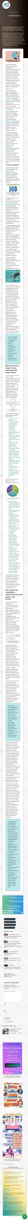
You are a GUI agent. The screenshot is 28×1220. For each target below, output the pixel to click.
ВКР (22, 913)
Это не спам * (10, 1021)
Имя (5, 1003)
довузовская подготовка (10, 919)
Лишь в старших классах (12, 111)
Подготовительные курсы (10, 924)
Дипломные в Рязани (8, 913)
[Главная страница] (6, 5)
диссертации (8, 281)
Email (5, 1010)
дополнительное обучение (10, 921)
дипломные (8, 279)
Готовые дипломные (8, 910)
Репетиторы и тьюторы (11, 132)
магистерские (16, 279)
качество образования (10, 91)
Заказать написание (8, 1164)
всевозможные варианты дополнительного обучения (12, 122)
